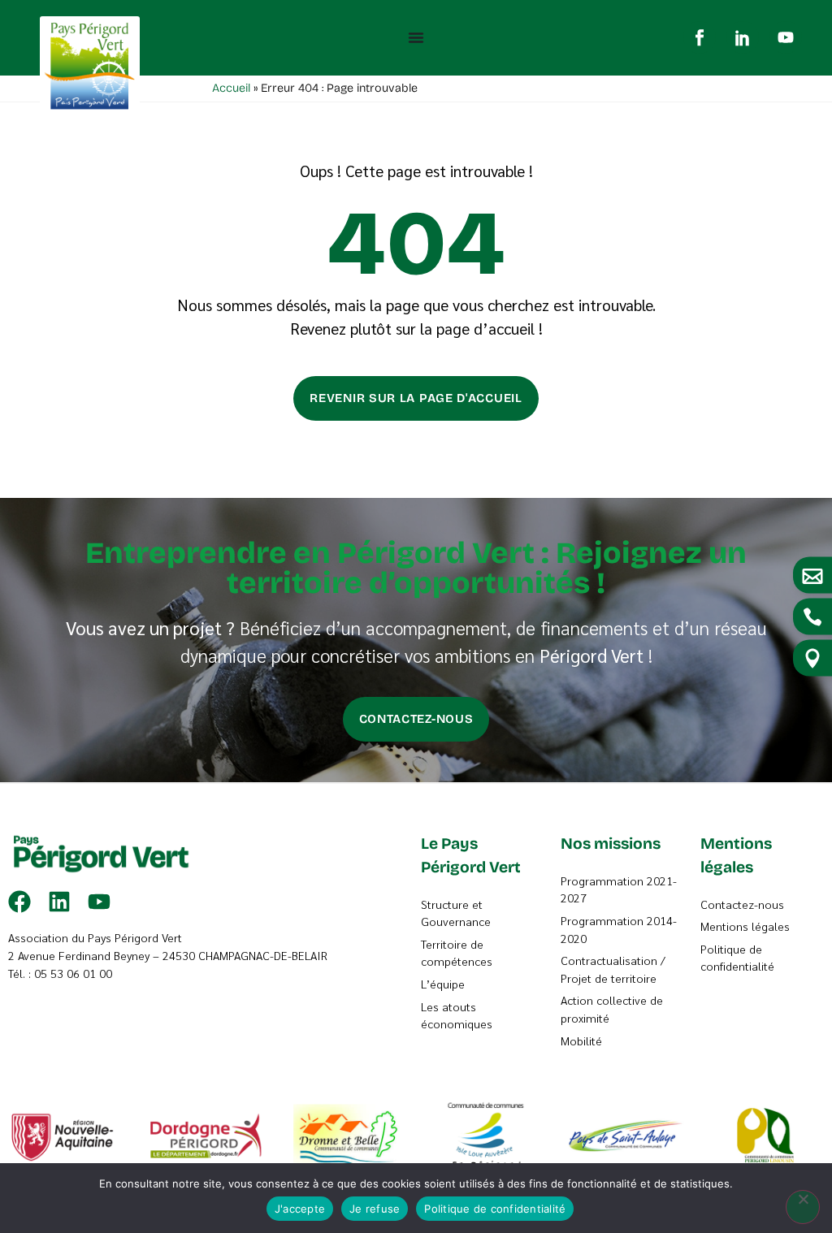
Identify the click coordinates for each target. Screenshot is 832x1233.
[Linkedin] (59, 901)
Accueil (231, 88)
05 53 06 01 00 (73, 973)
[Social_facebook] (699, 37)
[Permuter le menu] (416, 37)
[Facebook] (19, 901)
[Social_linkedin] (742, 37)
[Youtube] (785, 37)
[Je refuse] (803, 1207)
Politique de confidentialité (495, 1208)
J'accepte (300, 1208)
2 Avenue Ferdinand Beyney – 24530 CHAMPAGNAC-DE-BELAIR (167, 955)
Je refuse (374, 1208)
